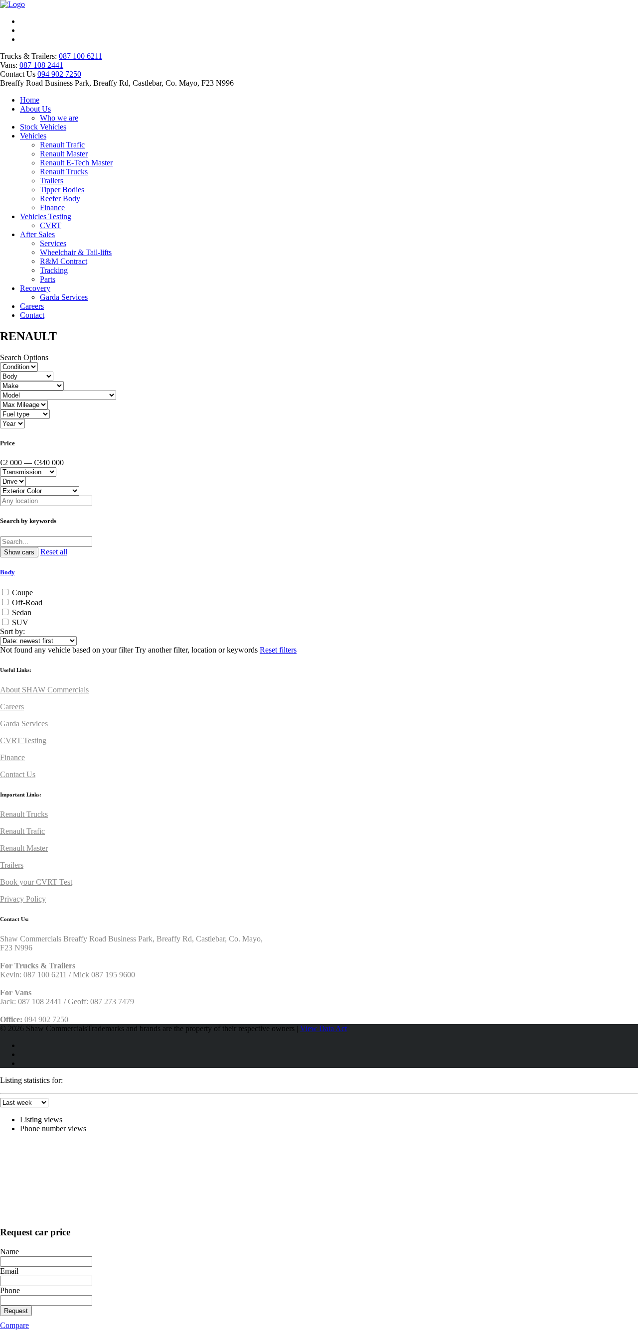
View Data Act (323, 1028)
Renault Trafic (62, 144)
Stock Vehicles (43, 127)
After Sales (37, 234)
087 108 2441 (41, 65)
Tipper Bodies (62, 189)
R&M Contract (63, 261)
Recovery (35, 288)
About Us (35, 109)
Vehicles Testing (45, 216)
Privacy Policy (23, 899)
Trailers (51, 180)
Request (16, 1311)
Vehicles (33, 136)
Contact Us (17, 774)
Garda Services (64, 297)
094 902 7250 (59, 74)
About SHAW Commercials (44, 689)
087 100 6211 (80, 56)
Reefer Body (60, 198)
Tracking (54, 270)
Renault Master (64, 153)
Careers (32, 306)
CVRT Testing (23, 740)
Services (53, 243)
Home (29, 100)
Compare (14, 1325)
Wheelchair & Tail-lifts (76, 252)
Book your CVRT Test (36, 882)
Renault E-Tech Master (76, 162)
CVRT (50, 225)
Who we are (59, 118)
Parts (47, 279)
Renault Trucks (64, 171)
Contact (32, 315)
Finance (52, 207)
